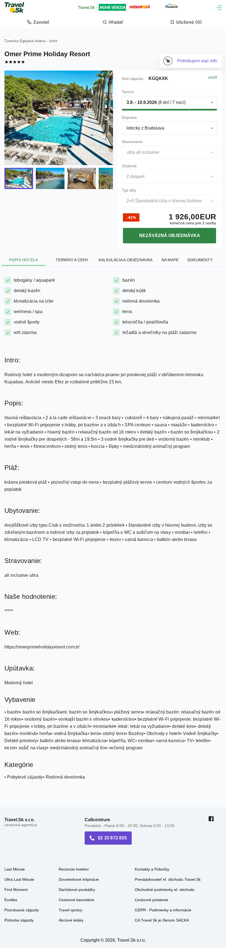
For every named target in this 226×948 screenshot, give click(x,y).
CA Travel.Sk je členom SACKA (162, 920)
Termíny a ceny (72, 260)
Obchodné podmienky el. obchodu (165, 889)
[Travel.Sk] (17, 7)
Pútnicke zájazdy (19, 920)
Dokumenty (199, 260)
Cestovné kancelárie (76, 900)
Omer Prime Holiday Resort (47, 54)
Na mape (170, 260)
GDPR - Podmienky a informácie (163, 910)
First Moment (16, 889)
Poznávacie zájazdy (21, 910)
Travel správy (70, 910)
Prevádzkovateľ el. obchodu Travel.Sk (168, 879)
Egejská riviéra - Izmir (39, 41)
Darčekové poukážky (77, 889)
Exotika (10, 900)
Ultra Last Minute (19, 879)
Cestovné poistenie (151, 900)
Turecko (11, 41)
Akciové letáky (71, 920)
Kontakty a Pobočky (152, 869)
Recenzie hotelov (74, 869)
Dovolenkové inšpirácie (79, 879)
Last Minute (14, 869)
